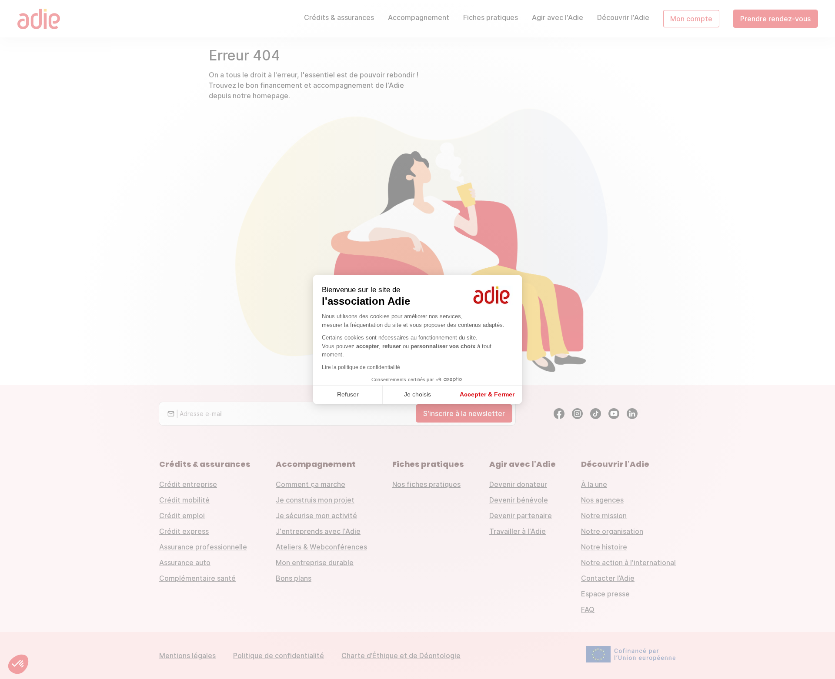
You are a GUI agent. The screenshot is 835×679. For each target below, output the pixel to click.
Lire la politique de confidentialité (361, 367)
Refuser (348, 394)
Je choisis (417, 394)
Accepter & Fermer (487, 394)
